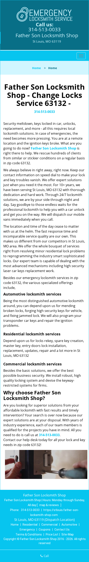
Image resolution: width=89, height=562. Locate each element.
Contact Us (62, 529)
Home (36, 68)
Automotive (69, 524)
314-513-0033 (44, 29)
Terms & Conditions (29, 534)
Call (46, 556)
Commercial (49, 524)
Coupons (45, 529)
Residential (30, 524)
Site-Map (67, 534)
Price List (52, 534)
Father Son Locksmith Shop (53, 148)
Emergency (27, 529)
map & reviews (49, 505)
